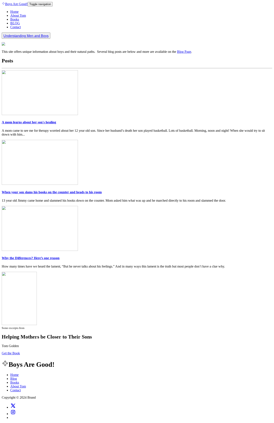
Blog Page (184, 51)
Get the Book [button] (11, 353)
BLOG (15, 23)
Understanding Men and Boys (26, 36)
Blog (13, 378)
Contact (15, 27)
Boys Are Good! (16, 4)
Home (14, 11)
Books (14, 19)
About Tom (18, 15)
